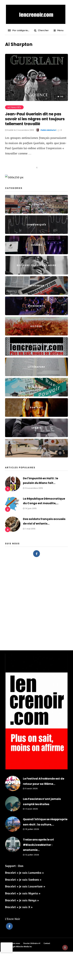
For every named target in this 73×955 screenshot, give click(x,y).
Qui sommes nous (12, 943)
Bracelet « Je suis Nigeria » (22, 893)
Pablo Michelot (48, 130)
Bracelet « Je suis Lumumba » (24, 872)
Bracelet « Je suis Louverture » (25, 886)
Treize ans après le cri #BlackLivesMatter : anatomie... (38, 845)
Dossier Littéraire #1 (31, 943)
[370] (36, 100)
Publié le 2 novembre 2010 (20, 130)
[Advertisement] (36, 601)
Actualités (14, 107)
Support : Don (14, 866)
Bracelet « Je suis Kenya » (22, 900)
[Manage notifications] (65, 947)
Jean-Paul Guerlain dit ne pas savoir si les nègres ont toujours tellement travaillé (35, 118)
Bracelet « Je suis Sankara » (23, 879)
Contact (47, 943)
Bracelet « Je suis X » (19, 907)
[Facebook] (36, 553)
